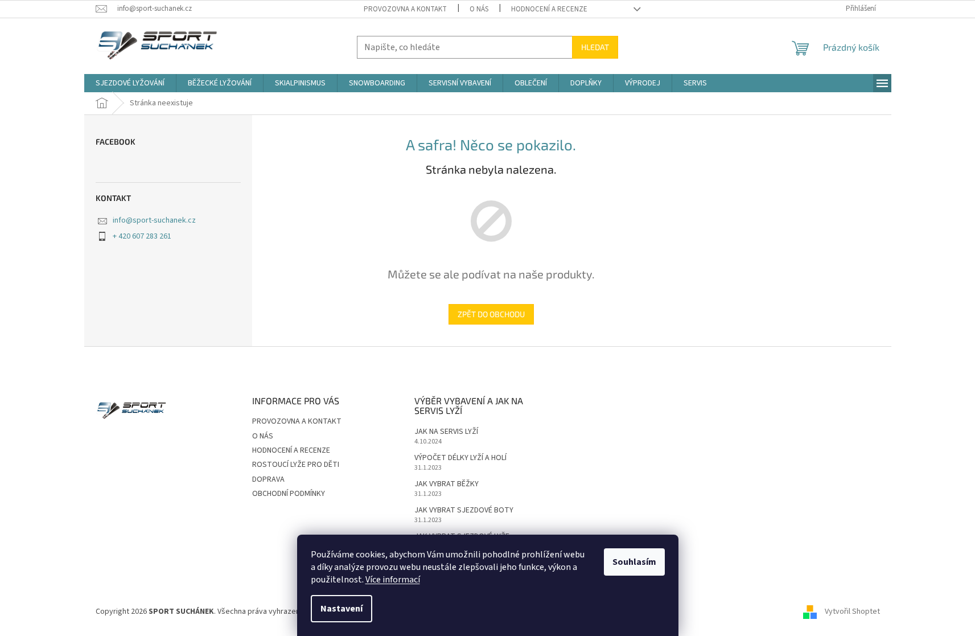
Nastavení (341, 608)
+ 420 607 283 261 (142, 236)
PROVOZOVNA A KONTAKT (405, 9)
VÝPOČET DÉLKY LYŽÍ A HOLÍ (460, 458)
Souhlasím (634, 562)
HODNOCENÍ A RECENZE (549, 9)
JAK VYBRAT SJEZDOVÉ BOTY (463, 510)
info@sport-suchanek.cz (154, 220)
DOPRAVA (268, 479)
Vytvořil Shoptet (852, 612)
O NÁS (479, 9)
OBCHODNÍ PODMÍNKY (288, 493)
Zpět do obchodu (491, 314)
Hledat (595, 47)
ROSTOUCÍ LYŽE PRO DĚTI (295, 464)
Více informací (392, 579)
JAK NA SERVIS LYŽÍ (446, 431)
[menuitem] (130, 83)
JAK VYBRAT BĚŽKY (446, 484)
